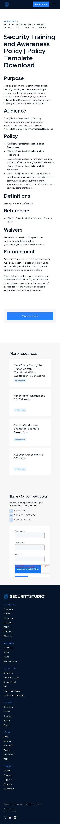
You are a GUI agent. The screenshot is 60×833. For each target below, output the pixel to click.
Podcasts (8, 745)
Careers (8, 784)
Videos (7, 741)
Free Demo (41, 4)
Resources (10, 21)
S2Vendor (8, 618)
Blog (6, 736)
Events (7, 750)
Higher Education (12, 691)
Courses (8, 716)
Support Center (10, 811)
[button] (54, 4)
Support (7, 779)
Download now (30, 316)
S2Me (6, 759)
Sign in (7, 725)
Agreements (9, 808)
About (7, 770)
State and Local (11, 677)
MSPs (6, 652)
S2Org (7, 613)
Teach (7, 720)
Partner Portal (10, 661)
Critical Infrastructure (14, 695)
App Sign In (9, 788)
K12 (5, 686)
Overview (8, 609)
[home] (6, 4)
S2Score (8, 636)
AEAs (6, 657)
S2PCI (6, 627)
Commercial (10, 682)
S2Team (8, 622)
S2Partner (8, 631)
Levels (7, 711)
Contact (8, 775)
